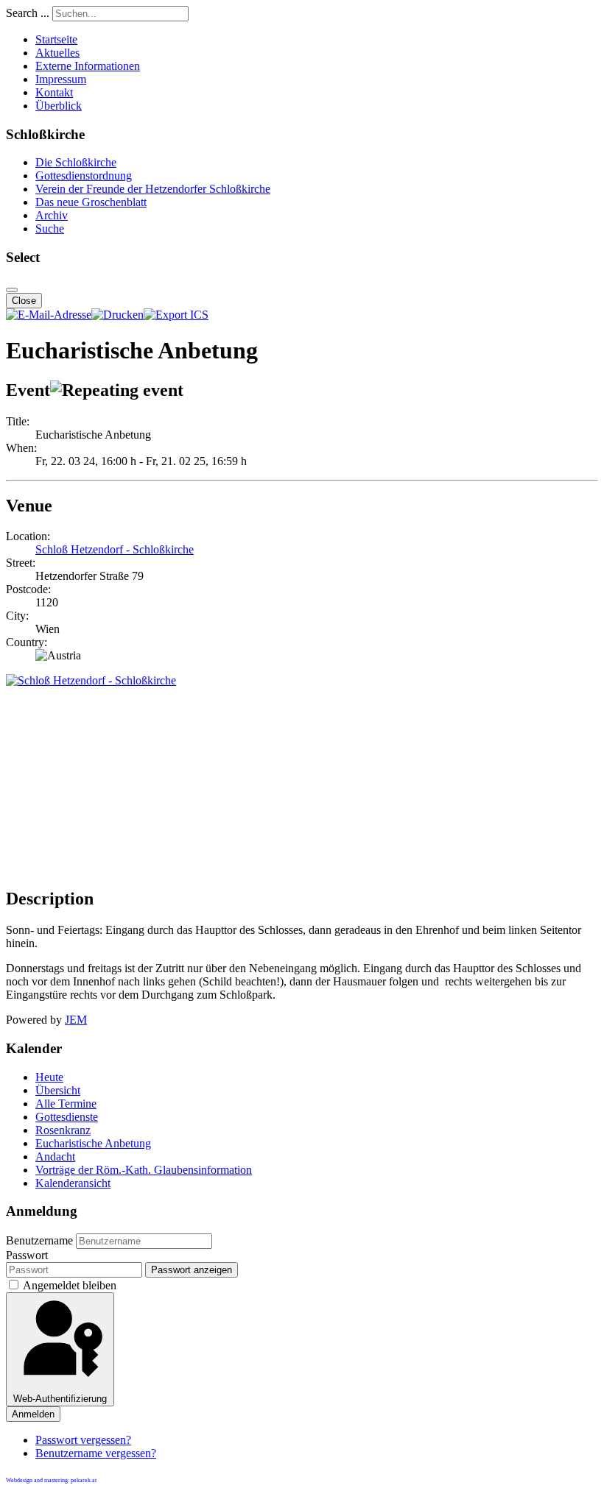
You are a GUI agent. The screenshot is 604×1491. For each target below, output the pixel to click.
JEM (76, 1019)
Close (24, 300)
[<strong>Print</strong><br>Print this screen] (117, 314)
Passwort (27, 1255)
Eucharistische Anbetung (93, 1143)
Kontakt (54, 92)
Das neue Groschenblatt (91, 202)
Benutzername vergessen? (95, 1453)
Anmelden (33, 1414)
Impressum (60, 79)
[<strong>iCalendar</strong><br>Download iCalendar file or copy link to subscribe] (176, 314)
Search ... (27, 13)
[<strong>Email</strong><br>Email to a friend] (48, 314)
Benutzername (39, 1240)
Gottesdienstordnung (83, 175)
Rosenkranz (63, 1130)
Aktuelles (57, 52)
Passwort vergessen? (83, 1440)
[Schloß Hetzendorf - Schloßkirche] (91, 680)
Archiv (51, 215)
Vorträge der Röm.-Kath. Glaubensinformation (143, 1170)
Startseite (56, 39)
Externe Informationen (87, 66)
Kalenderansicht (72, 1183)
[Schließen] (12, 290)
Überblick (58, 105)
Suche (49, 228)
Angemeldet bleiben (69, 1285)
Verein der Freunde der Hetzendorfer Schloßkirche (152, 189)
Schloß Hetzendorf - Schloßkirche (114, 549)
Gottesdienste (66, 1117)
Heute (49, 1077)
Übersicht (57, 1090)
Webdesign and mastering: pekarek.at (51, 1480)
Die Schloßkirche (75, 162)
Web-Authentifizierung (60, 1398)
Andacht (55, 1156)
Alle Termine (65, 1103)
